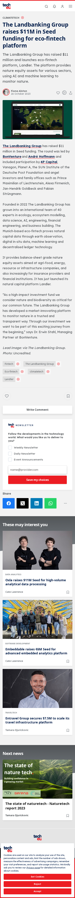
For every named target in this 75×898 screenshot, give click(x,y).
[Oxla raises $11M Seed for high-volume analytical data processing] (37, 550)
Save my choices (37, 480)
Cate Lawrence (14, 591)
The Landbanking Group (22, 146)
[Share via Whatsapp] (51, 503)
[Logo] (9, 6)
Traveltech (11, 712)
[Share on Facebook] (10, 503)
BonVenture (12, 157)
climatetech (36, 371)
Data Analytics (13, 574)
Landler (9, 379)
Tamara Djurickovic (16, 730)
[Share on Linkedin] (37, 503)
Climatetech (11, 17)
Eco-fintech (11, 371)
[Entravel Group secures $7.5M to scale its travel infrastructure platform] (37, 688)
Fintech (9, 363)
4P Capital (49, 162)
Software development (17, 643)
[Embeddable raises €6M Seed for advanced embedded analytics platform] (37, 619)
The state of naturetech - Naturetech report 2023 (37, 805)
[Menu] (70, 7)
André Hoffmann (41, 157)
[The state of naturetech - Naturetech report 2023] (37, 779)
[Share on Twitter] (24, 503)
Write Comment (37, 410)
